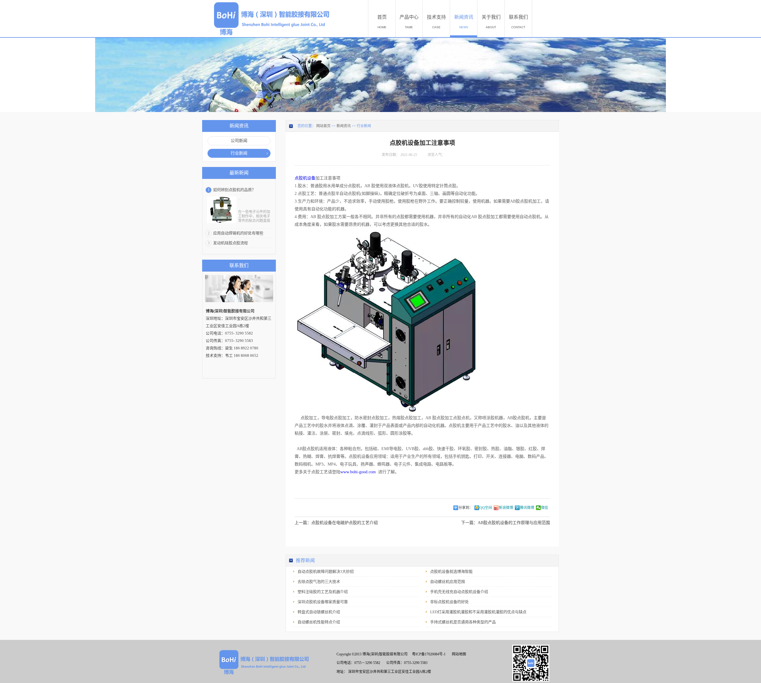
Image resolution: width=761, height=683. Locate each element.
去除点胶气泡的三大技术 (319, 581)
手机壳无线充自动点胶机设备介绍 (459, 591)
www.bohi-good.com (358, 472)
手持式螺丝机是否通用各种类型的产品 (463, 622)
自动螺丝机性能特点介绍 (319, 622)
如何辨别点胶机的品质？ (234, 189)
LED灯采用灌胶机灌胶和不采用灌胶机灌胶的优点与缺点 (478, 612)
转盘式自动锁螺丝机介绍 (319, 612)
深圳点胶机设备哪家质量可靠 (323, 602)
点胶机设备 (305, 178)
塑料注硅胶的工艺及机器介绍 (323, 591)
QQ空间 (485, 508)
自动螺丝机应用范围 (447, 581)
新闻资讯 (344, 126)
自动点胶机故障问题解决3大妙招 (326, 571)
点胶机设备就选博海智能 (451, 571)
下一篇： (505, 522)
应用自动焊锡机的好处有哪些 (238, 233)
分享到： (465, 508)
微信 (544, 508)
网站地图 (458, 654)
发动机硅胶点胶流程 (230, 243)
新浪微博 (506, 508)
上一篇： (336, 522)
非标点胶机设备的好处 (449, 602)
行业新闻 (364, 126)
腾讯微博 (527, 508)
